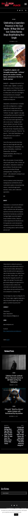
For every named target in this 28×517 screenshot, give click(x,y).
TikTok (22, 10)
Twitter (20, 10)
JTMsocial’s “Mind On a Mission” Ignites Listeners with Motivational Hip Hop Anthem (14, 411)
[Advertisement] (14, 247)
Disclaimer (17, 508)
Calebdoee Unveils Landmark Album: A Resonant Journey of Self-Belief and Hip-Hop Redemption (14, 379)
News (14, 19)
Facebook (17, 10)
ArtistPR (7, 340)
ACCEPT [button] (16, 514)
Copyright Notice (10, 508)
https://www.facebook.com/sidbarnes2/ (12, 331)
